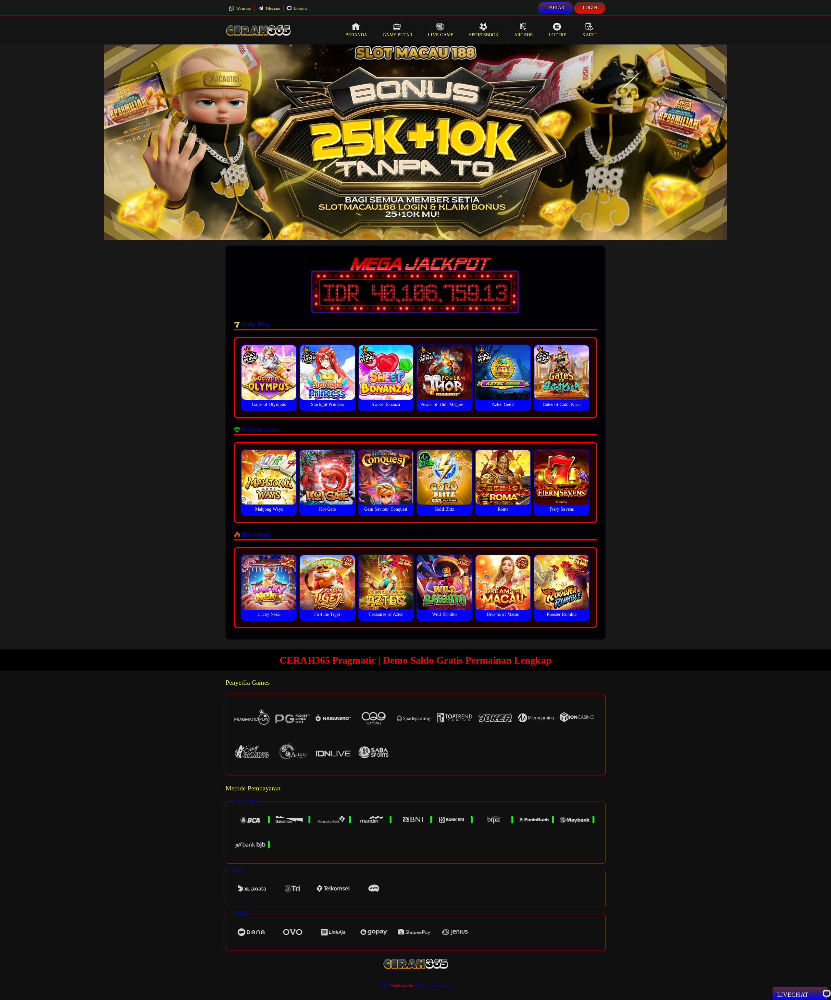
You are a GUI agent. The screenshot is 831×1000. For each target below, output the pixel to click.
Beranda (356, 34)
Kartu (590, 34)
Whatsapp (243, 8)
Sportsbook (484, 34)
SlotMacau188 (402, 986)
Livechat (300, 8)
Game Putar (397, 34)
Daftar (555, 7)
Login (590, 7)
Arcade (523, 34)
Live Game (440, 34)
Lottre (558, 34)
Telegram (272, 8)
